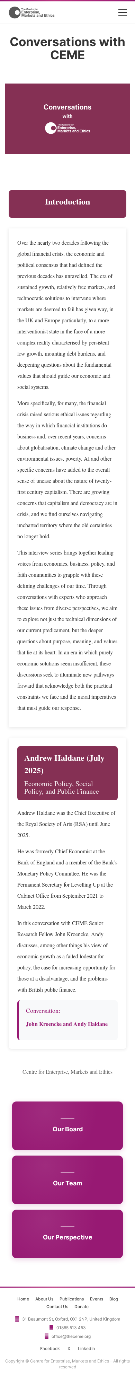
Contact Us (57, 1306)
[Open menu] (122, 12)
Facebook (50, 1348)
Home (23, 1298)
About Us (44, 1298)
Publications (72, 1298)
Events (96, 1298)
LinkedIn (86, 1348)
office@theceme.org (71, 1336)
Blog (113, 1298)
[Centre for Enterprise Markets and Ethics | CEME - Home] (32, 12)
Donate (81, 1306)
